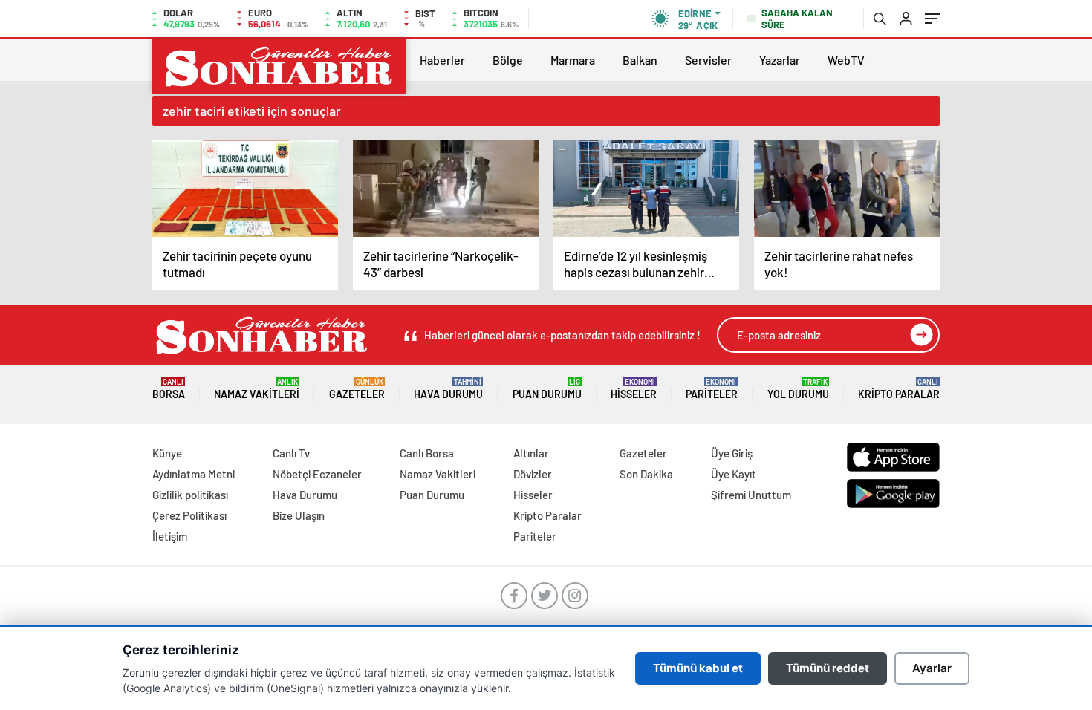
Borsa (168, 388)
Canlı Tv (291, 453)
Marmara (572, 60)
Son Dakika (646, 474)
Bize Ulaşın (299, 515)
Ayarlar (932, 668)
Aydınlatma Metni (193, 474)
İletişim (169, 536)
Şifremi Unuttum (751, 494)
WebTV (846, 60)
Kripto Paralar (899, 388)
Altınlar (531, 453)
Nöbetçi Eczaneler (317, 474)
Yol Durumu (798, 388)
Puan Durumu (547, 388)
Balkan (640, 60)
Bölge (508, 60)
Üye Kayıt (733, 474)
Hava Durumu (448, 388)
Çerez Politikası (189, 515)
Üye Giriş (732, 453)
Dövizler (532, 474)
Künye (167, 453)
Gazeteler (357, 388)
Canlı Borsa (427, 453)
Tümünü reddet (827, 668)
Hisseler (634, 388)
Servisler (708, 60)
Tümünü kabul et (698, 668)
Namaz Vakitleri (256, 388)
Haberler (442, 60)
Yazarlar (779, 60)
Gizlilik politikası (190, 494)
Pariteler (712, 388)
